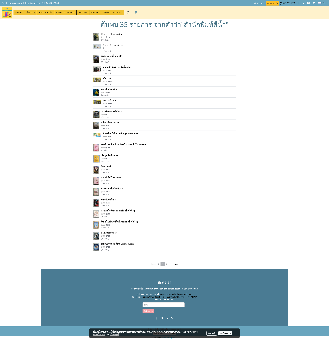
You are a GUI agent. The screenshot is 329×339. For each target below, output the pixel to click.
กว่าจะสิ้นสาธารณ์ (110, 122)
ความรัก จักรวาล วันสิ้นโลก (117, 67)
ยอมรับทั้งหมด (225, 333)
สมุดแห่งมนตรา (109, 232)
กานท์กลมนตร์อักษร (112, 111)
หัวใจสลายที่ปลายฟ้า (111, 56)
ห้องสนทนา (117, 13)
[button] (128, 12)
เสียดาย (107, 78)
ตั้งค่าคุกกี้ (211, 333)
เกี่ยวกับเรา (30, 13)
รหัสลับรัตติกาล (109, 199)
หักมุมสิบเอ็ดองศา (110, 155)
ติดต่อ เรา (95, 13)
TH (323, 3)
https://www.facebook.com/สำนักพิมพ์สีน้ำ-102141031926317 (170, 297)
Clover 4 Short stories (111, 34)
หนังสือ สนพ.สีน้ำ (45, 13)
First (153, 264)
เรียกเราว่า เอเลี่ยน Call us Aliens (117, 243)
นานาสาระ (83, 13)
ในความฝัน (106, 166)
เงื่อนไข (106, 13)
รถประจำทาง (109, 100)
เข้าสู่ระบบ (258, 3)
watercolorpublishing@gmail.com (175, 294)
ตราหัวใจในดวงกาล (111, 177)
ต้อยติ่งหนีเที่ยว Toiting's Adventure (120, 133)
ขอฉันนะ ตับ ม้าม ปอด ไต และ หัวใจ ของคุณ (124, 144)
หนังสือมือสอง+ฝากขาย (65, 13)
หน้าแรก (18, 13)
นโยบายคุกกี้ (114, 334)
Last (176, 264)
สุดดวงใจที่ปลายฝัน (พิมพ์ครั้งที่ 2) (118, 210)
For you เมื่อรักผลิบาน (112, 188)
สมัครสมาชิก (272, 3)
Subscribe (148, 311)
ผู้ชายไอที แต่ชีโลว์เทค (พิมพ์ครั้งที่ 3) (119, 221)
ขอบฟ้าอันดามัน (109, 89)
